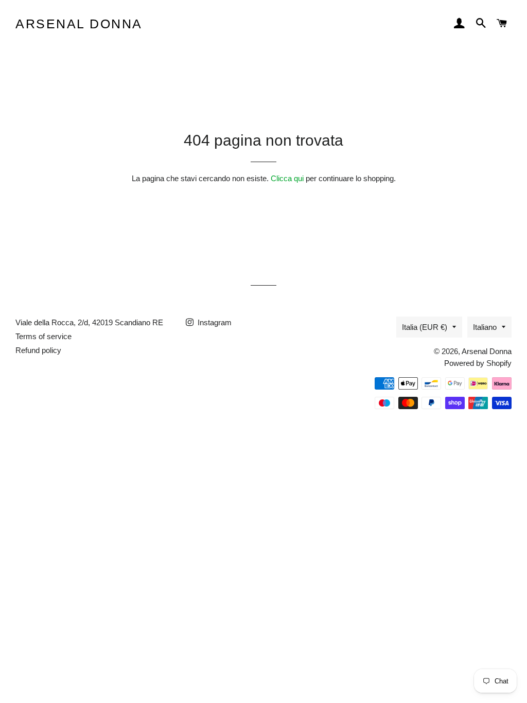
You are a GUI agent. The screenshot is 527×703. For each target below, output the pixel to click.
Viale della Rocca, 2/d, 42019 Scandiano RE (89, 322)
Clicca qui (287, 178)
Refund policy (38, 350)
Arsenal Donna (79, 23)
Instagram (214, 322)
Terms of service (43, 336)
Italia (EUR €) (424, 327)
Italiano (485, 327)
